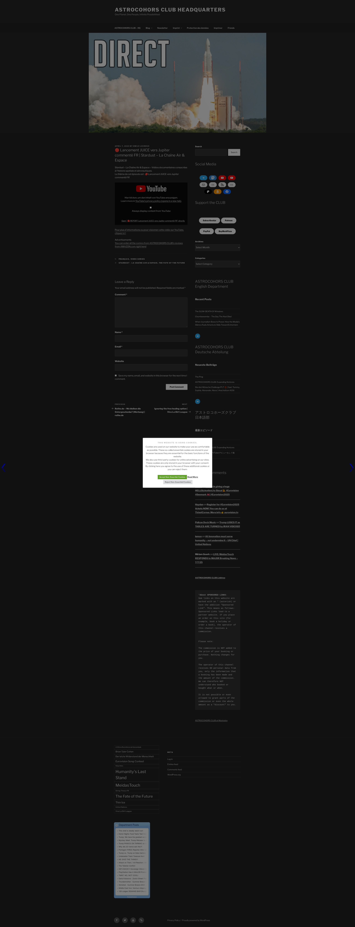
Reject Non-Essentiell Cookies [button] (178, 482)
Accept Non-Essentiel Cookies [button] (172, 477)
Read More (192, 477)
